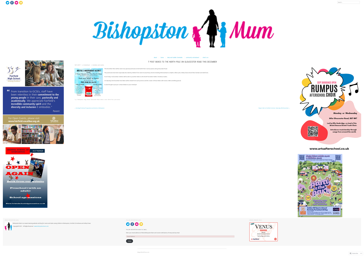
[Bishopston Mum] (182, 30)
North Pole (111, 99)
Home (162, 57)
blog (85, 99)
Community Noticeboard (192, 57)
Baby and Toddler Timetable (174, 57)
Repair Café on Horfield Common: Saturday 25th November (274, 108)
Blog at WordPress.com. (143, 252)
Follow (129, 241)
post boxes (117, 99)
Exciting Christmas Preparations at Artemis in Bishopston (89, 108)
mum (105, 99)
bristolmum (87, 65)
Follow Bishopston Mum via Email (136, 229)
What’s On (205, 57)
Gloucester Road (95, 99)
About (155, 57)
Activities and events (98, 65)
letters (102, 99)
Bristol (88, 99)
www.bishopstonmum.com (41, 226)
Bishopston (80, 99)
